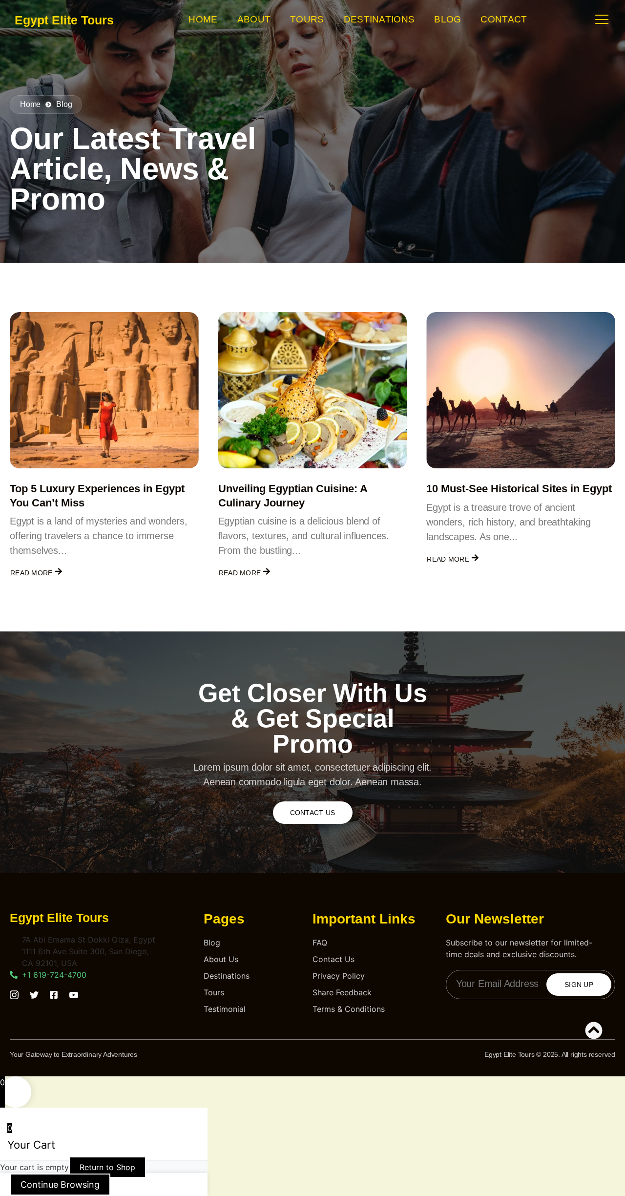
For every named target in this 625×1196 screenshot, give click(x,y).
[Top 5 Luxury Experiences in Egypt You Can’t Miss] (104, 390)
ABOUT (254, 19)
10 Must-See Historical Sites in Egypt (519, 489)
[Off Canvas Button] (602, 20)
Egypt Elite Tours (64, 20)
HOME (202, 19)
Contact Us (312, 813)
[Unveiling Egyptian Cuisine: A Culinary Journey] (312, 390)
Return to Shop (107, 1167)
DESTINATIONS (379, 19)
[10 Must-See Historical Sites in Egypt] (520, 390)
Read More (31, 573)
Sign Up (578, 984)
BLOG (447, 19)
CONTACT (503, 19)
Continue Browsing (60, 1184)
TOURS (307, 19)
